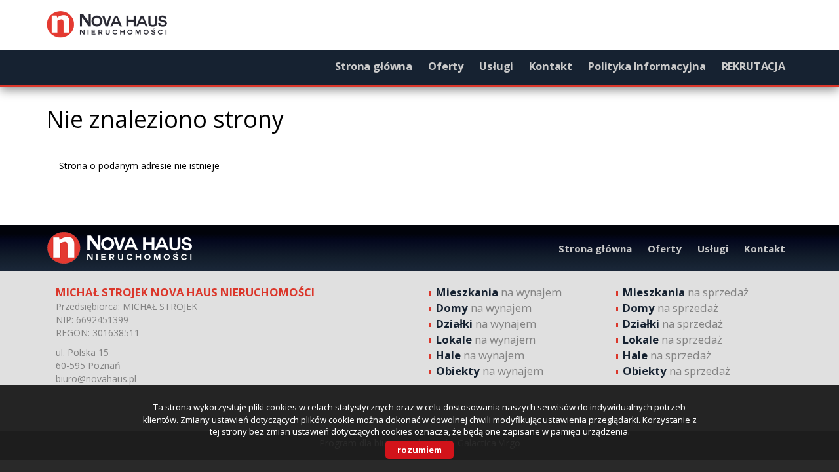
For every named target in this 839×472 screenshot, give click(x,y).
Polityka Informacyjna (647, 66)
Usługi (496, 66)
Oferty (445, 66)
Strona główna (373, 66)
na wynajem (499, 292)
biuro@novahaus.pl (96, 378)
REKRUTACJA (753, 66)
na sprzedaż (686, 292)
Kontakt (550, 66)
